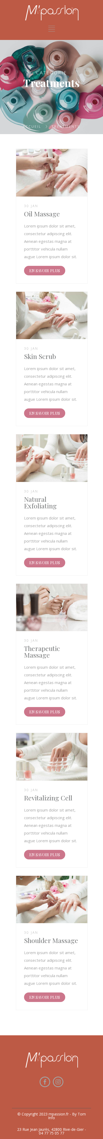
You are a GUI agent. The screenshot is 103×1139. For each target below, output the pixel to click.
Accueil (32, 126)
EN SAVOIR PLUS (44, 270)
